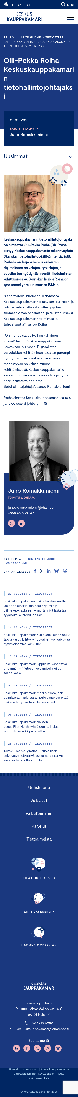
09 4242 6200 (42, 1023)
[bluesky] (56, 571)
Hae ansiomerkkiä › (39, 945)
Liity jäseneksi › (39, 911)
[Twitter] (11, 523)
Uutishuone (31, 37)
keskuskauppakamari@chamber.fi (42, 1029)
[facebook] (35, 571)
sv (28, 4)
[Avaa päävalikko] (70, 16)
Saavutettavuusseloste (23, 1069)
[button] (67, 4)
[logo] (24, 16)
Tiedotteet (54, 37)
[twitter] (41, 571)
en (20, 4)
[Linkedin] (21, 523)
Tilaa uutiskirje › (39, 878)
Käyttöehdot (46, 1073)
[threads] (65, 571)
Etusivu (10, 37)
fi (12, 4)
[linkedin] (49, 571)
